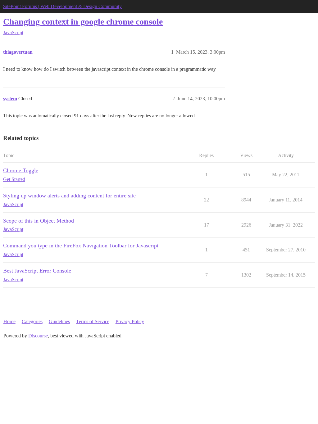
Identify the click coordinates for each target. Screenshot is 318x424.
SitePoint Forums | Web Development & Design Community (62, 6)
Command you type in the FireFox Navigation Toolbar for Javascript (80, 245)
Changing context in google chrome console (83, 21)
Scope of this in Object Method (38, 221)
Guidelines (59, 321)
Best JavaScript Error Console (37, 271)
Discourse (38, 335)
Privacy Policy (130, 321)
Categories (32, 321)
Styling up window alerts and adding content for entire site (69, 195)
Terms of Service (92, 321)
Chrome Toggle (20, 170)
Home (9, 321)
